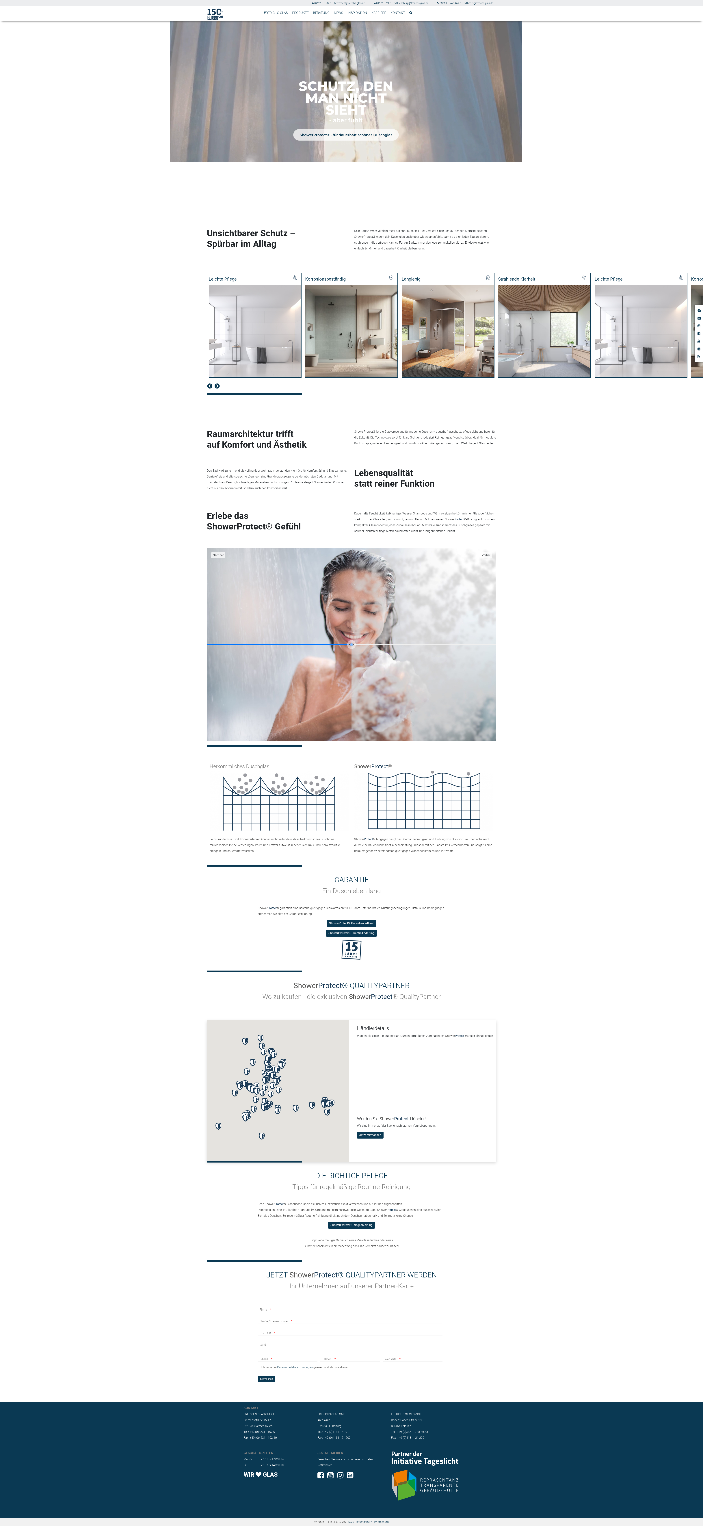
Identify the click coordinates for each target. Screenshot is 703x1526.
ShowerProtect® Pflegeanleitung (351, 1225)
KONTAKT (397, 13)
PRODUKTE (300, 13)
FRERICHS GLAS (276, 13)
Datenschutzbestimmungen (295, 1367)
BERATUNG (321, 13)
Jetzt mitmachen (370, 1135)
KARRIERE (378, 13)
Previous (209, 385)
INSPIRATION (357, 13)
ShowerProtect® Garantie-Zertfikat (351, 923)
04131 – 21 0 (383, 3)
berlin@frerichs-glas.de (480, 3)
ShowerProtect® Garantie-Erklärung (351, 933)
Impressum (381, 1522)
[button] (264, 1052)
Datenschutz (364, 1522)
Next (216, 385)
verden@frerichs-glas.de (351, 3)
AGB (351, 1522)
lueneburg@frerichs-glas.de (412, 3)
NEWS (338, 13)
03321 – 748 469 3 (450, 3)
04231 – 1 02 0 (322, 3)
